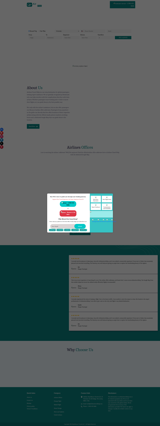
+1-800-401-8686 (56, 194)
